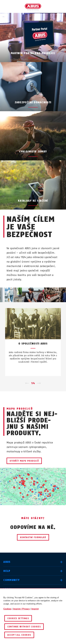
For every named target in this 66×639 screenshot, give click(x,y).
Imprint (35, 609)
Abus (6, 561)
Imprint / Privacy (21, 609)
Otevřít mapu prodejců (24, 461)
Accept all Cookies (19, 635)
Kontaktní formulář (33, 537)
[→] (39, 383)
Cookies (7, 609)
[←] (27, 383)
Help (6, 570)
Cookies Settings (18, 618)
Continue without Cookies (24, 626)
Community (11, 580)
